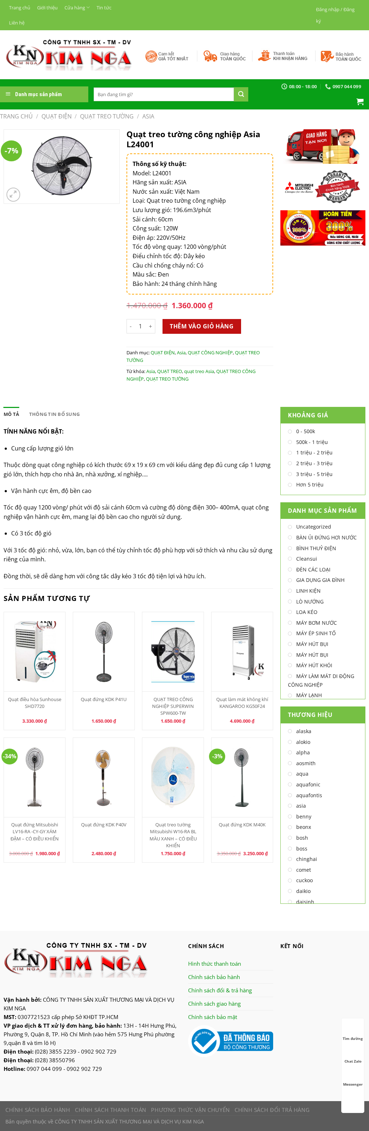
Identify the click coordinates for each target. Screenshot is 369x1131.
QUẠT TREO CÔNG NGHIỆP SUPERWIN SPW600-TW (173, 706)
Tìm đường (353, 1038)
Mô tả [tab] (11, 414)
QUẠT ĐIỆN (56, 116)
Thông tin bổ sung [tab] (54, 414)
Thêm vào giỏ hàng (202, 326)
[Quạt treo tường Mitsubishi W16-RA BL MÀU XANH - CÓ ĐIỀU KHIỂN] (173, 777)
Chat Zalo (352, 1061)
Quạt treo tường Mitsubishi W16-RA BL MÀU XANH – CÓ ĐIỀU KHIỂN (173, 835)
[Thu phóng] (13, 195)
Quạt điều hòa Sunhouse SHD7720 (34, 702)
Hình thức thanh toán (214, 963)
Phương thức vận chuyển (190, 1109)
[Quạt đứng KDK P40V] (104, 777)
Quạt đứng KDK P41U (103, 699)
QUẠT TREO (169, 371)
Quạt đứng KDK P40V (103, 824)
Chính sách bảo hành (214, 976)
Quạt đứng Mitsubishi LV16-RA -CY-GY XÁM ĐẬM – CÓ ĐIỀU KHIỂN (34, 831)
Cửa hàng (75, 7)
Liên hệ (17, 22)
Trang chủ (19, 7)
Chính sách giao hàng (214, 1003)
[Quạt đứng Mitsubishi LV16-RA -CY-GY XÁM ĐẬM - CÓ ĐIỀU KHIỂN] (35, 777)
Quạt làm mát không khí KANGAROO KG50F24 (242, 702)
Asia (148, 116)
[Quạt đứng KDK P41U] (104, 652)
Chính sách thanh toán (110, 1109)
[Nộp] (241, 94)
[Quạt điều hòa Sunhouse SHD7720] (35, 652)
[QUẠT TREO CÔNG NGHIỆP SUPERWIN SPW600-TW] (173, 652)
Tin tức (104, 7)
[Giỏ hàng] (360, 101)
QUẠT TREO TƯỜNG (107, 116)
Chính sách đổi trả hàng (272, 1109)
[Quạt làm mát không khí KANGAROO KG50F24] (242, 652)
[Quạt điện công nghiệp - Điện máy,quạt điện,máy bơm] (68, 54)
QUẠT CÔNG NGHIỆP (210, 352)
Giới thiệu (47, 7)
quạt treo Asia (199, 371)
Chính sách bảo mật (212, 1016)
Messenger (353, 1084)
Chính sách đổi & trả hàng (220, 990)
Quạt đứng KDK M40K (242, 824)
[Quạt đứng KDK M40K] (242, 777)
